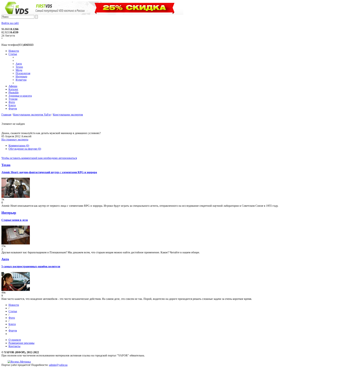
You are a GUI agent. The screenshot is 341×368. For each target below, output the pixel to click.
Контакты (14, 346)
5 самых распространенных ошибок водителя (30, 266)
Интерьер (21, 76)
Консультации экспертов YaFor (32, 114)
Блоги (12, 105)
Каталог (13, 89)
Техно (19, 66)
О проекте (15, 339)
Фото (12, 102)
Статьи (13, 54)
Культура (21, 79)
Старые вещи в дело (14, 219)
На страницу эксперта (14, 139)
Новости (14, 50)
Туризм (13, 98)
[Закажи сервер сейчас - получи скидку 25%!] (92, 13)
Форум (13, 108)
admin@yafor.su (58, 364)
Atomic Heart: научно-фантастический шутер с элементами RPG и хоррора (49, 172)
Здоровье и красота (20, 95)
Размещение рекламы (21, 342)
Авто (19, 63)
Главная (6, 114)
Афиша (13, 86)
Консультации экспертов (68, 114)
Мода (19, 70)
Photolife (14, 92)
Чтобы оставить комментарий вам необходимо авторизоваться (39, 158)
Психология (23, 73)
